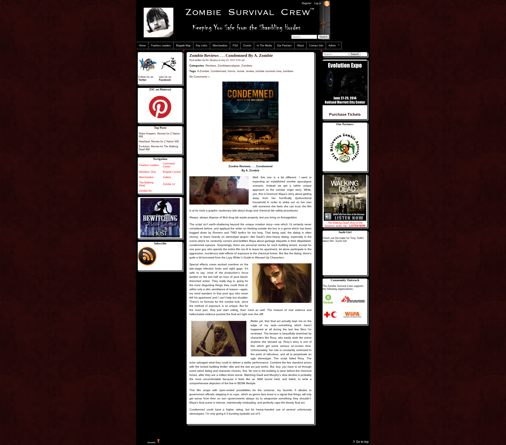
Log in (317, 3)
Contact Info (316, 45)
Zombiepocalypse (229, 65)
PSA (235, 45)
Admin (331, 45)
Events (247, 45)
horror (231, 71)
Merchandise (220, 45)
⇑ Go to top (361, 441)
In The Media (264, 45)
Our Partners (284, 45)
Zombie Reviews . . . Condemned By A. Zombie (231, 56)
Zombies (246, 65)
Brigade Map (183, 45)
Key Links (201, 45)
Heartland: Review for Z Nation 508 (159, 141)
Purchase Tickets (345, 114)
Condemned (218, 71)
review (250, 71)
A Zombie (203, 71)
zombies (288, 71)
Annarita (151, 442)
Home (142, 45)
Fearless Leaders (161, 45)
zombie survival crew (268, 71)
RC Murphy (212, 60)
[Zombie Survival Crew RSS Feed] (327, 3)
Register (306, 3)
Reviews (211, 65)
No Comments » (199, 76)
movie (240, 71)
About (300, 45)
